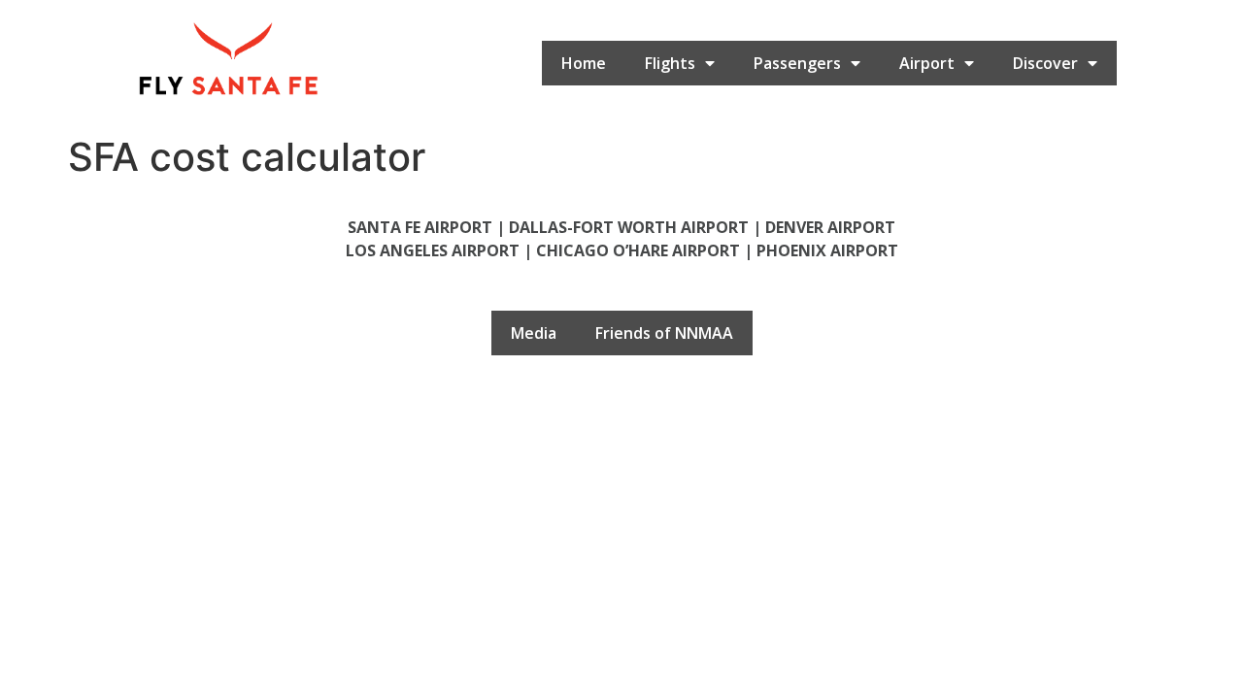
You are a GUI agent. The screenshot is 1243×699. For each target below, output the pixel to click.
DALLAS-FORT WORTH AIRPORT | (637, 227)
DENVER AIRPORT (830, 227)
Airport (927, 63)
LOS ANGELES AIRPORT (433, 250)
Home (583, 63)
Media (533, 333)
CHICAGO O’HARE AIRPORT (638, 250)
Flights (670, 63)
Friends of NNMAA (664, 333)
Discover (1045, 63)
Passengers (797, 63)
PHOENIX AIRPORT (827, 250)
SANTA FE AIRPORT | (428, 227)
